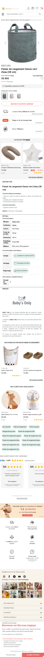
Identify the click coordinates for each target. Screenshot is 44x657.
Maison (7, 20)
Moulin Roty (27, 412)
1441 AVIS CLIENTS (29, 460)
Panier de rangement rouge (31, 445)
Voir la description (38, 75)
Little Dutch (4, 412)
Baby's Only (5, 165)
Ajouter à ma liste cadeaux (22, 104)
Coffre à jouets (34, 427)
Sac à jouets (6, 427)
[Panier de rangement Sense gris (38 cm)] (19, 96)
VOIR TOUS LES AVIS (22, 498)
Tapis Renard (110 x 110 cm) (9, 414)
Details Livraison (37, 114)
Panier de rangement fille (26, 431)
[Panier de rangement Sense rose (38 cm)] (12, 96)
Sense (12, 75)
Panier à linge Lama (7, 370)
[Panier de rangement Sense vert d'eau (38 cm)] (4, 96)
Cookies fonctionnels (10, 643)
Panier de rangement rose (32, 436)
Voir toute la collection (36, 177)
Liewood (26, 368)
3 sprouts (4, 368)
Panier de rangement (24, 20)
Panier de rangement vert (11, 445)
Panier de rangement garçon (12, 436)
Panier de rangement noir (11, 449)
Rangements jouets (14, 20)
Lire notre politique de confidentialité (12, 634)
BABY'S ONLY (6, 65)
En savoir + (39, 122)
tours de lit (14, 327)
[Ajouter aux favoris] (42, 78)
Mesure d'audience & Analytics (12, 644)
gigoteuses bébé (24, 327)
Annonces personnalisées (11, 646)
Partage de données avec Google (13, 641)
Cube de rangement (20, 427)
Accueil (3, 20)
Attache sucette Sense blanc (31, 167)
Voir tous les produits (36, 380)
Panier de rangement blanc (31, 440)
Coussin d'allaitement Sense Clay (11, 167)
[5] (38, 172)
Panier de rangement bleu (11, 440)
